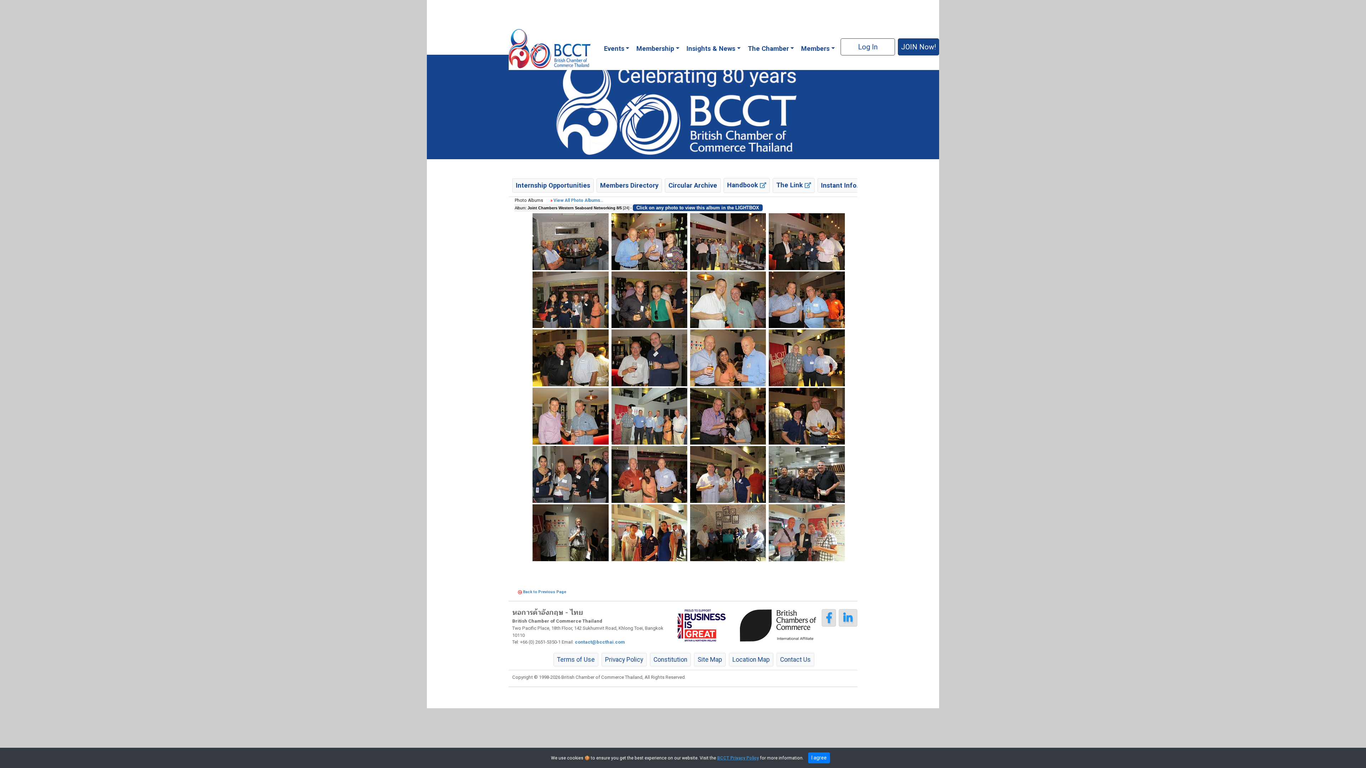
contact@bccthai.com (600, 642)
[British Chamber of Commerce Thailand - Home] (549, 48)
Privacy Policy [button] (624, 659)
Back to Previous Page (544, 592)
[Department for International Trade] (702, 625)
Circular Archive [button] (692, 185)
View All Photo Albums (577, 200)
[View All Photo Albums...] (551, 200)
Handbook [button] (743, 185)
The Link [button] (790, 185)
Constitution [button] (670, 659)
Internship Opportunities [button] (553, 185)
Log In (868, 47)
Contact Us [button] (795, 659)
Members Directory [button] (629, 185)
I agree (819, 758)
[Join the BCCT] (683, 106)
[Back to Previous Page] (520, 592)
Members (815, 48)
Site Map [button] (710, 659)
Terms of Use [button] (576, 659)
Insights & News (711, 48)
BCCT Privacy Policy (738, 758)
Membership (655, 48)
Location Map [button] (751, 659)
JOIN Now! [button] (918, 47)
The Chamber (768, 48)
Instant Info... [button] (841, 185)
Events (614, 48)
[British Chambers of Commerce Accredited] (780, 625)
